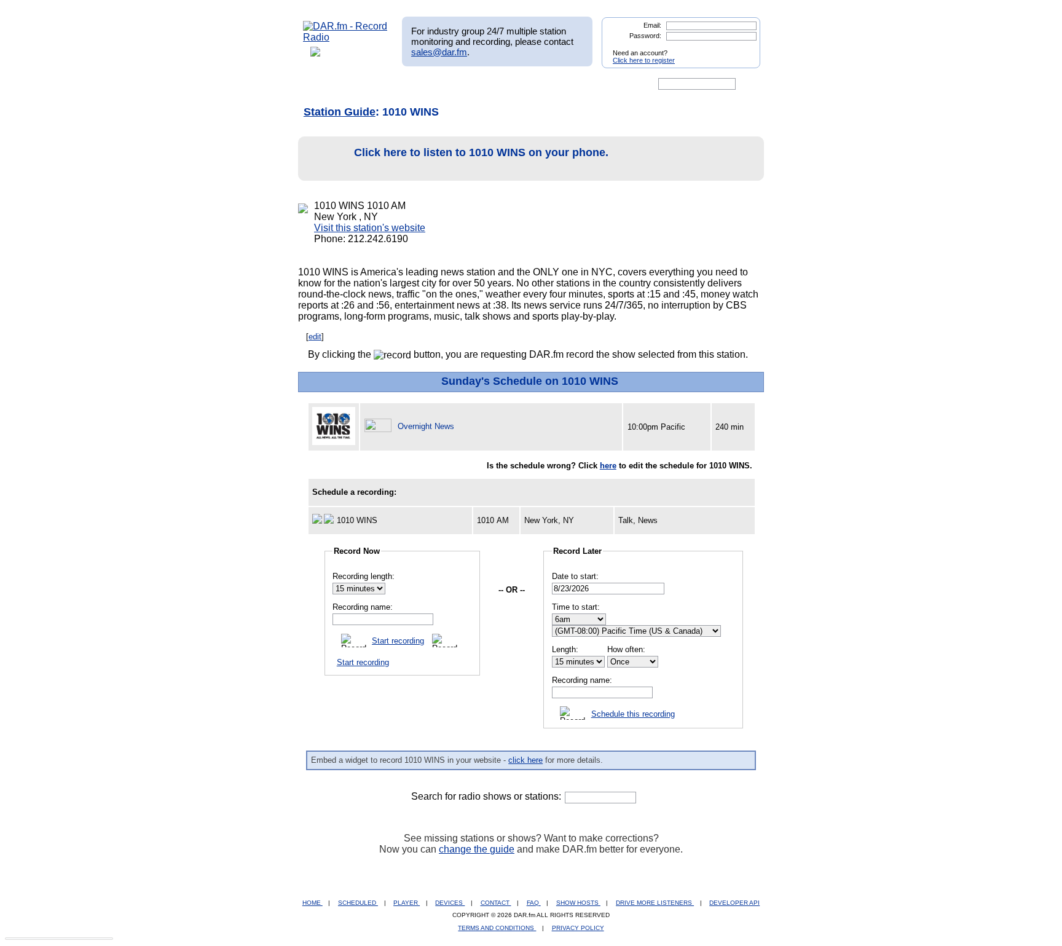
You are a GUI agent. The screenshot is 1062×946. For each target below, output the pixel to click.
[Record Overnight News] (379, 426)
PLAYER (406, 902)
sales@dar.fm (439, 52)
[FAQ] (541, 84)
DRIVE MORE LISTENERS (655, 902)
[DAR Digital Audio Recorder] (324, 84)
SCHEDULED (358, 902)
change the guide (476, 849)
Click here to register (644, 60)
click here (525, 760)
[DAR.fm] (345, 37)
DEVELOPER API (734, 902)
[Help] (495, 84)
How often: (626, 649)
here (608, 465)
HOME (312, 902)
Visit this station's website (369, 228)
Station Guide (340, 112)
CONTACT (496, 902)
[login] (741, 47)
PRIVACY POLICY (578, 927)
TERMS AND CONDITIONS (497, 927)
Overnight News (426, 426)
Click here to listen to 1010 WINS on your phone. (481, 152)
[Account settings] (590, 84)
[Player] (444, 84)
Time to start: (576, 607)
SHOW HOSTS (578, 902)
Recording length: (363, 576)
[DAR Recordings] (384, 84)
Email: (652, 25)
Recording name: (362, 607)
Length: (565, 649)
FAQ (534, 902)
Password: (645, 35)
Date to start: (575, 576)
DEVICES (450, 902)
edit (315, 336)
